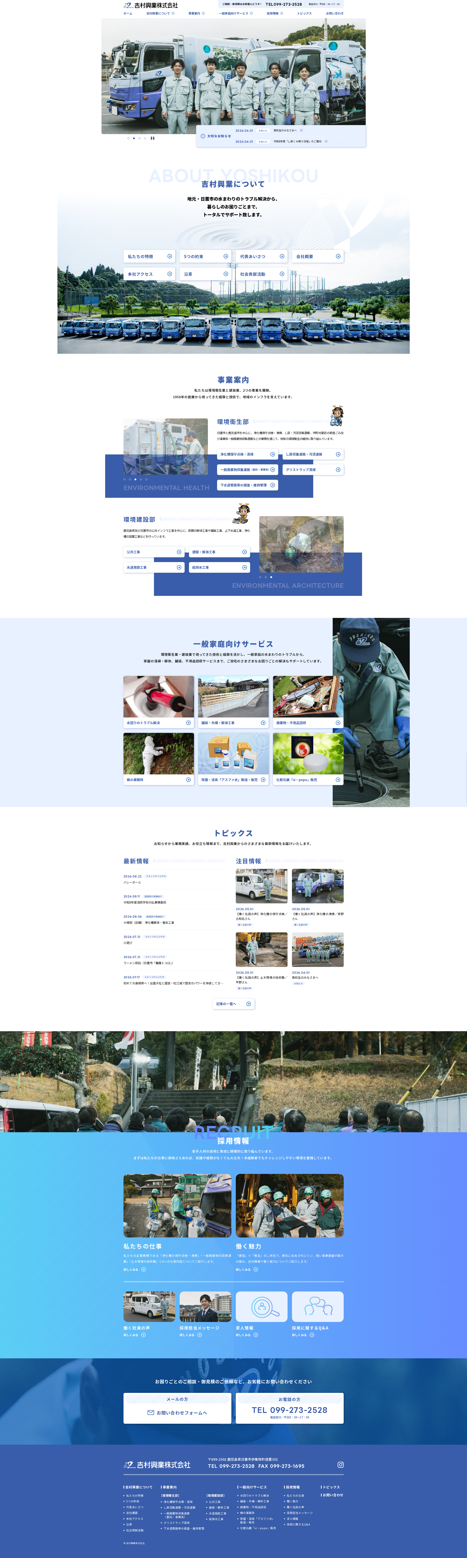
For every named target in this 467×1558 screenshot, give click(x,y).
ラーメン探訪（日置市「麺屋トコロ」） (149, 963)
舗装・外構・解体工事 (254, 1501)
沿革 (188, 274)
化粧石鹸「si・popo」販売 (258, 1528)
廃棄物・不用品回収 (253, 1507)
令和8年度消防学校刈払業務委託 (144, 902)
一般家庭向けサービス (233, 13)
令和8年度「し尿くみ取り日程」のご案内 (297, 141)
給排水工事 (200, 567)
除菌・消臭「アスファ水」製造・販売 (257, 1520)
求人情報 (292, 1519)
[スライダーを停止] (152, 138)
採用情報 (273, 13)
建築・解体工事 (203, 551)
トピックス (304, 13)
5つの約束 (194, 256)
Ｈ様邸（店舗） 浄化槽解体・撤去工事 (148, 922)
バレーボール (132, 882)
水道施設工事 (137, 567)
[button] (128, 138)
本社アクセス (140, 274)
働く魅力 (292, 1501)
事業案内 (194, 13)
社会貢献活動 (253, 274)
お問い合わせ (335, 13)
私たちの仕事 (295, 1495)
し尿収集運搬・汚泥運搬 (304, 454)
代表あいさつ (253, 256)
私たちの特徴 (140, 256)
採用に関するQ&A (298, 1524)
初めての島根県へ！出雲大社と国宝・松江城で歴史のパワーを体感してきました (176, 983)
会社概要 (304, 256)
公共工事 (133, 551)
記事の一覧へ (226, 1003)
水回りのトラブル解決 (254, 1495)
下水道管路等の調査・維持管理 (243, 485)
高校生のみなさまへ (285, 130)
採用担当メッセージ (300, 1513)
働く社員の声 (295, 1507)
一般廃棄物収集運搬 (245, 469)
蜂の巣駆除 (247, 1513)
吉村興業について (158, 13)
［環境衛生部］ (170, 1495)
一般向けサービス (253, 1487)
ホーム (127, 13)
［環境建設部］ (215, 1495)
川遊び (127, 942)
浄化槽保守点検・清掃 (236, 454)
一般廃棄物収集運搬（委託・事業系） (177, 1515)
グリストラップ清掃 (301, 469)
